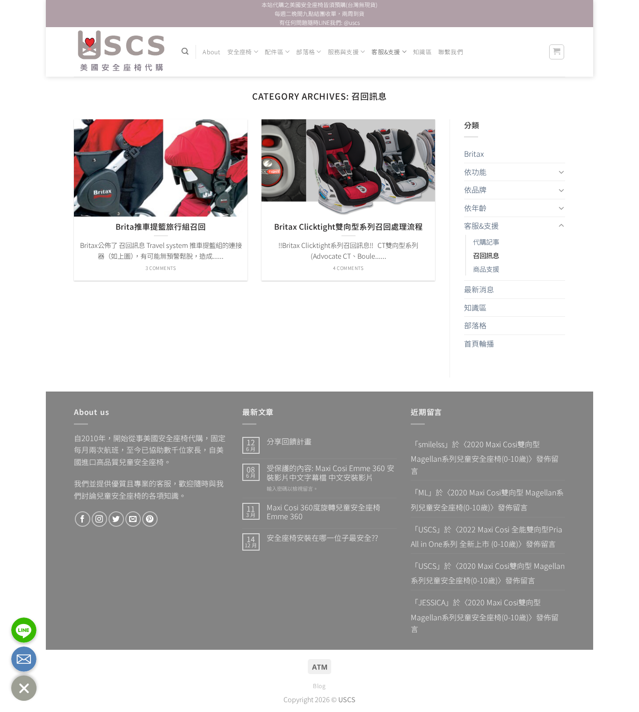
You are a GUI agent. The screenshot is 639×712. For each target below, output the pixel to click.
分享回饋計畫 (289, 441)
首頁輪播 (479, 343)
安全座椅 (239, 51)
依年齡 (475, 207)
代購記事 (486, 242)
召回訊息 (486, 255)
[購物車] (557, 51)
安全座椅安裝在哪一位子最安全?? (322, 537)
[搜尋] (185, 51)
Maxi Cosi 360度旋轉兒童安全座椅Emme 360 (323, 512)
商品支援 (486, 269)
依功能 (475, 171)
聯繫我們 (450, 51)
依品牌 (475, 189)
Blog (319, 686)
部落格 (305, 51)
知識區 (422, 51)
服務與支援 (343, 51)
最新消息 (479, 289)
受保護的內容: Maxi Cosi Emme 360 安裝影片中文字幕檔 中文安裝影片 (330, 472)
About (211, 51)
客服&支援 (385, 51)
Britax (474, 153)
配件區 (274, 51)
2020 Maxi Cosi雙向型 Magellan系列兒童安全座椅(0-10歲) (475, 451)
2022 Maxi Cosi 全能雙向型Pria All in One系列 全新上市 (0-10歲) (486, 536)
